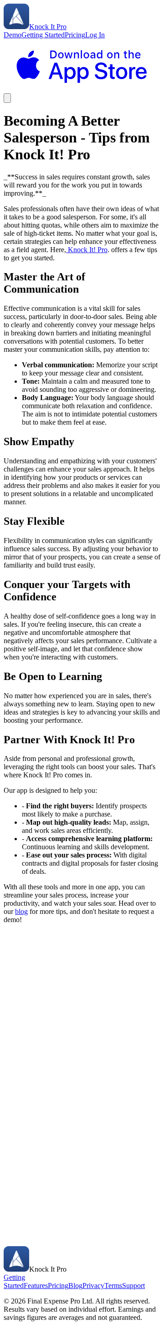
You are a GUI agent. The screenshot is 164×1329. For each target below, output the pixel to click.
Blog (75, 1285)
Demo (12, 35)
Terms (113, 1285)
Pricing (75, 35)
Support (133, 1285)
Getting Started (43, 35)
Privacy (93, 1285)
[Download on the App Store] (82, 89)
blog (21, 911)
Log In (95, 35)
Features (36, 1285)
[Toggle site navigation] (7, 98)
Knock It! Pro (87, 250)
